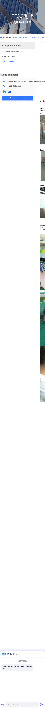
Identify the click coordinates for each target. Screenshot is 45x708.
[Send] (42, 704)
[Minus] (41, 654)
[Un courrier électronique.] (9, 92)
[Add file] (3, 704)
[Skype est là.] (4, 92)
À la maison (7, 37)
